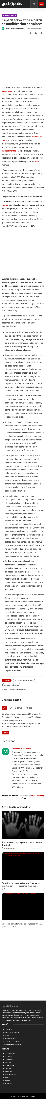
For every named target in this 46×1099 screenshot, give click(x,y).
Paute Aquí (8, 1029)
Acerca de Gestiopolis (12, 1032)
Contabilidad (9, 1059)
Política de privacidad (12, 1041)
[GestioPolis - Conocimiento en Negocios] (10, 1006)
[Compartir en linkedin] (36, 33)
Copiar (5, 733)
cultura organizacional (11, 685)
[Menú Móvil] (41, 4)
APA (4, 708)
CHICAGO (18, 708)
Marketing (8, 1071)
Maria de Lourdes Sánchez (14, 29)
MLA (10, 708)
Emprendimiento (10, 1065)
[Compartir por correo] (41, 33)
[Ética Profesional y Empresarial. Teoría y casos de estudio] (23, 825)
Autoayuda (8, 1056)
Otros (6, 1077)
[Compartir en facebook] (25, 33)
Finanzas (8, 1068)
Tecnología (8, 1083)
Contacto (8, 1035)
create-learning (37, 796)
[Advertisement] (23, 61)
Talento (7, 1080)
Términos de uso (10, 1038)
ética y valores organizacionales (15, 690)
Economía (8, 1062)
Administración (10, 15)
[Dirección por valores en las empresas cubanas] (23, 907)
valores (5, 205)
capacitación (7, 91)
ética (37, 161)
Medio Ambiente (10, 1074)
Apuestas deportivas (12, 1044)
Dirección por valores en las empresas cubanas (22, 924)
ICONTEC (28, 708)
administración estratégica (24, 680)
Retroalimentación (10, 151)
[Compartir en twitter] (30, 33)
